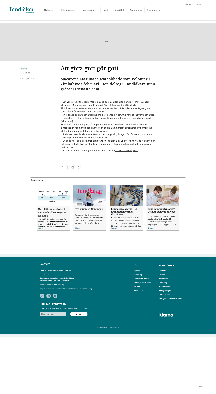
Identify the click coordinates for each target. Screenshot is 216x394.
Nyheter (48, 10)
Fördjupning (67, 10)
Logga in (199, 4)
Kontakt (188, 4)
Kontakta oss (164, 294)
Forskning (138, 275)
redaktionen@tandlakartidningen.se (55, 270)
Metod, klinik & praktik (143, 282)
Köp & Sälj (119, 10)
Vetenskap (88, 10)
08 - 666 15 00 (46, 274)
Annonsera (136, 10)
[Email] (33, 78)
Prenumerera (154, 10)
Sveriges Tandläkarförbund (170, 298)
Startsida (162, 271)
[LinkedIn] (22, 78)
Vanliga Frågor (165, 290)
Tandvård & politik (141, 279)
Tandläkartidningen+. (126, 150)
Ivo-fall (137, 286)
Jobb (105, 10)
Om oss (162, 275)
